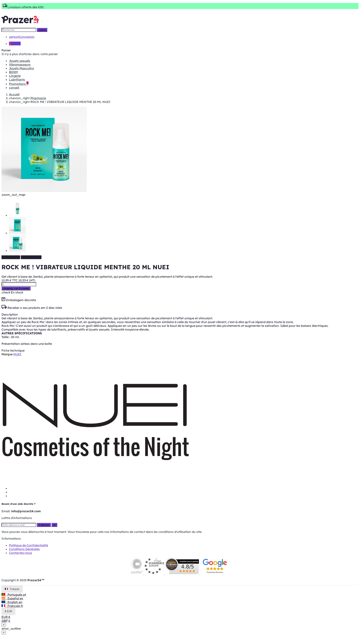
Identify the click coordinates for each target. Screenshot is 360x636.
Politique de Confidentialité (28, 545)
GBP (6, 620)
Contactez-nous (20, 553)
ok (54, 525)
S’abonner (43, 525)
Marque (7, 354)
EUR (6, 617)
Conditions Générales (24, 549)
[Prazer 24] (20, 26)
